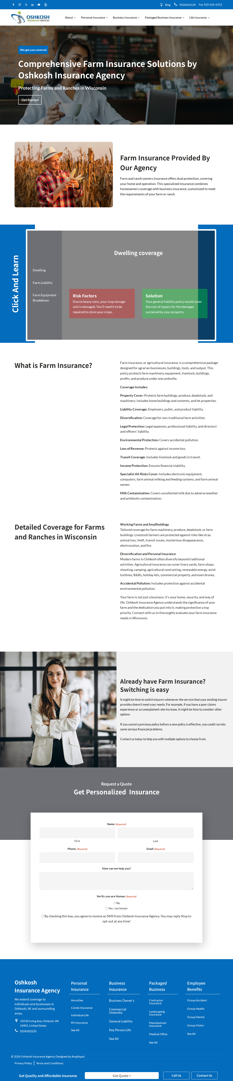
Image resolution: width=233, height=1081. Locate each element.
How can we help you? (116, 868)
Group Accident (197, 1000)
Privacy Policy (23, 1063)
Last (155, 841)
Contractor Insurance (156, 1001)
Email (156, 848)
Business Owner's (121, 1000)
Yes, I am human (117, 908)
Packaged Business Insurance (163, 17)
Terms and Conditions (49, 1063)
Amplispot (78, 1056)
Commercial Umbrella (117, 1010)
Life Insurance (198, 17)
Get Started (29, 100)
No (118, 903)
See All (75, 1030)
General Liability (121, 1021)
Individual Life (80, 1015)
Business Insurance (125, 17)
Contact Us (204, 1075)
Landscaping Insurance (157, 1013)
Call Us (176, 1075)
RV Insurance (79, 1022)
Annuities (77, 1000)
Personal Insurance (93, 17)
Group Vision (195, 1025)
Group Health (195, 1008)
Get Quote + (122, 1075)
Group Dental (195, 1017)
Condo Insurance (81, 1007)
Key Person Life (120, 1030)
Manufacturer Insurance (158, 1024)
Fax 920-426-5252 (210, 4)
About (69, 17)
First (77, 841)
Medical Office (158, 1034)
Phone (77, 848)
